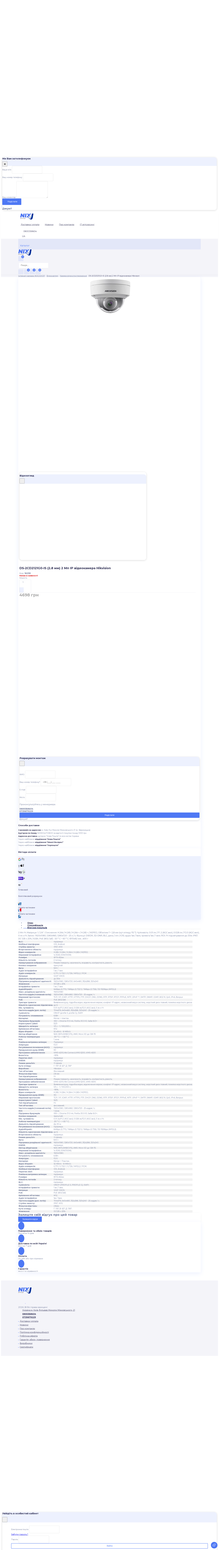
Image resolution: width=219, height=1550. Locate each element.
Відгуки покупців (37, 928)
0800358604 (29, 1314)
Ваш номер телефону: (12, 177)
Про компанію (66, 224)
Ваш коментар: (9, 197)
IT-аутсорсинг (87, 224)
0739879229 (29, 1317)
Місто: (22, 797)
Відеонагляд (52, 276)
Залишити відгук (30, 1219)
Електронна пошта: (20, 1529)
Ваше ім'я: (6, 170)
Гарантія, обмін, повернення (35, 1339)
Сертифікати (26, 1347)
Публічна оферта (29, 1336)
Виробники (26, 1343)
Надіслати (12, 201)
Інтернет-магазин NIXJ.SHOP (31, 276)
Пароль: (14, 1539)
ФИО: (22, 774)
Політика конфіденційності (34, 1332)
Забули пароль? (19, 1534)
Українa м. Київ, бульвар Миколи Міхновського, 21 (48, 1310)
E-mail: (22, 790)
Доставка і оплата (30, 224)
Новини (49, 224)
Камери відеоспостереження (73, 276)
